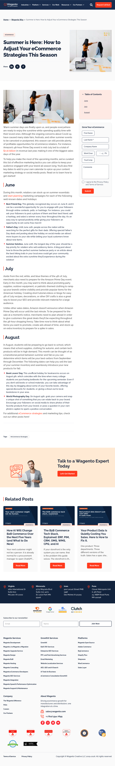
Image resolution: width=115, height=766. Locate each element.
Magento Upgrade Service (13, 651)
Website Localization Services (52, 663)
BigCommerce (83, 651)
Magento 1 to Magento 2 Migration (15, 647)
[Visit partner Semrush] (37, 610)
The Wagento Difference (12, 701)
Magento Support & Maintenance (15, 688)
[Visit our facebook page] (43, 723)
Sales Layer (82, 667)
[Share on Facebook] (23, 66)
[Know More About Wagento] (11, 5)
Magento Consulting (10, 667)
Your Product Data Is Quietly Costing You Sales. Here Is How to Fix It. (94, 535)
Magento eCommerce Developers (15, 672)
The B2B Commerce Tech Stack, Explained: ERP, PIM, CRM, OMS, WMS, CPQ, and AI (57, 537)
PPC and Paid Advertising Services (53, 655)
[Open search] (91, 5)
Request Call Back (103, 5)
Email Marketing (47, 659)
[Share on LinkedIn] (11, 66)
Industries (25, 5)
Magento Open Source (86, 643)
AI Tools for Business (48, 672)
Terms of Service (9, 756)
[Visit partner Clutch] (76, 610)
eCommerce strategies (30, 413)
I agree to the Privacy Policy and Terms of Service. (97, 183)
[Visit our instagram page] (48, 723)
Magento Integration (10, 680)
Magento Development (11, 643)
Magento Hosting (9, 663)
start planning (15, 196)
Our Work (55, 5)
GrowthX (44, 643)
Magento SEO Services (11, 676)
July (85, 107)
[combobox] (100, 153)
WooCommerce (84, 663)
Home (6, 20)
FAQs (5, 705)
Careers (6, 709)
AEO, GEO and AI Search (49, 667)
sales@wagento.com (56, 711)
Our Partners (77, 5)
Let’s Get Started (67, 474)
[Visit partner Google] (50, 610)
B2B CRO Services (47, 647)
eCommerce (9, 35)
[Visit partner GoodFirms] (62, 610)
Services (45, 5)
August (87, 112)
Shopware (81, 659)
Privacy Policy (27, 756)
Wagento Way (17, 20)
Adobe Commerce (84, 647)
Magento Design (9, 655)
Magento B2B (8, 659)
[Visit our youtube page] (58, 723)
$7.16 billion (9, 150)
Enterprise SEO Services (49, 651)
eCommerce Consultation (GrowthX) (54, 676)
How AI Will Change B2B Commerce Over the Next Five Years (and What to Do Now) (20, 537)
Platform (35, 5)
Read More (20, 566)
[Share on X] (17, 66)
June (86, 101)
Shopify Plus (82, 655)
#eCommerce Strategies (19, 437)
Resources (65, 5)
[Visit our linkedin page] (53, 723)
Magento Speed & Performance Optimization (19, 684)
